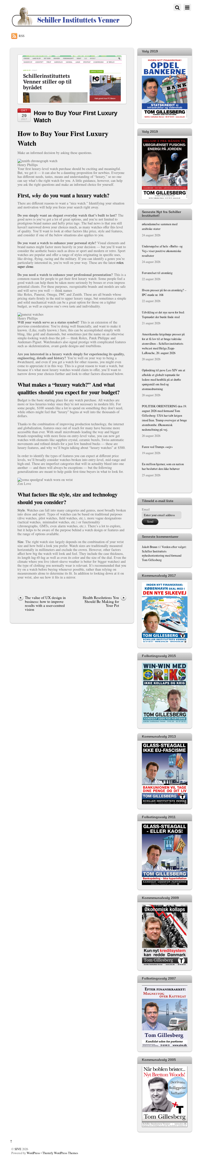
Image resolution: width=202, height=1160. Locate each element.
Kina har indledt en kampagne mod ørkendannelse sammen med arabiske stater (164, 469)
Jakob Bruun (149, 547)
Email (146, 509)
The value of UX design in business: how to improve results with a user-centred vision (45, 603)
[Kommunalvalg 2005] (164, 1126)
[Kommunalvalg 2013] (164, 803)
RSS (21, 36)
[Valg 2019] (164, 118)
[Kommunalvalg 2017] (164, 642)
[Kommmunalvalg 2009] (164, 964)
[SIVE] (71, 26)
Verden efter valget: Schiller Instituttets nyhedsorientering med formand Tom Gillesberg (164, 553)
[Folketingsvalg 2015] (164, 722)
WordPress (33, 1153)
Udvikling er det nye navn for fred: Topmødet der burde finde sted (163, 293)
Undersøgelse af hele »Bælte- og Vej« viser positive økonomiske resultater (162, 229)
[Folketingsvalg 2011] (164, 884)
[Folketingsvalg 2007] (164, 1046)
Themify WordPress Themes (60, 1153)
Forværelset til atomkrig (157, 251)
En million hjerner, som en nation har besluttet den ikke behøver (163, 444)
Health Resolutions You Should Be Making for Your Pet (100, 601)
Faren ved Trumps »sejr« (157, 425)
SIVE (18, 1149)
